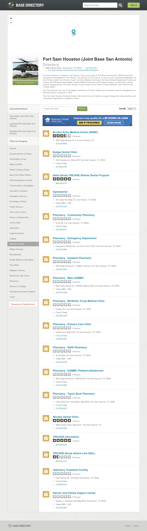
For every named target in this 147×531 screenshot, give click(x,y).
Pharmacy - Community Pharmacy (74, 215)
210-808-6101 (61, 484)
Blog (136, 526)
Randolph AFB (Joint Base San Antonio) (22, 132)
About (127, 526)
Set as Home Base (25, 83)
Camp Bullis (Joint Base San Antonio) (22, 117)
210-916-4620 (61, 269)
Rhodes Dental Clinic (66, 417)
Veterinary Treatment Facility (70, 470)
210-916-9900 (61, 144)
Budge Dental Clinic (65, 152)
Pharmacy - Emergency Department (74, 238)
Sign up (133, 5)
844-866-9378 (61, 445)
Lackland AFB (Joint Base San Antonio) (22, 125)
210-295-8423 (61, 408)
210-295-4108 (61, 316)
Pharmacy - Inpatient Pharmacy (72, 258)
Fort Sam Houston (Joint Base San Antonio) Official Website (73, 70)
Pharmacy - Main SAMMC (68, 278)
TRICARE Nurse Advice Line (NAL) (74, 453)
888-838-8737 (61, 183)
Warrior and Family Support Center (74, 493)
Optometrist (60, 192)
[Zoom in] (11, 18)
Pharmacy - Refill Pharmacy (70, 347)
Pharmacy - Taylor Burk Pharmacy (74, 393)
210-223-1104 (61, 206)
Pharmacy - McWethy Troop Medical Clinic (79, 301)
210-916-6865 (61, 249)
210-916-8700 (61, 362)
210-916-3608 (61, 385)
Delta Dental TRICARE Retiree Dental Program (81, 175)
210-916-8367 (61, 508)
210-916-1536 (61, 292)
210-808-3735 (61, 167)
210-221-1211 (91, 68)
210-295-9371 (61, 230)
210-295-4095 (61, 428)
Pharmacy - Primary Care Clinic (72, 324)
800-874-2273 (61, 461)
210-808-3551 (61, 339)
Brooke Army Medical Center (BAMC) (75, 132)
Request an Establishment (23, 304)
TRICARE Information (66, 437)
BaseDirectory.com (28, 5)
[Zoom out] (11, 22)
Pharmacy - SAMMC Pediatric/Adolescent (78, 370)
